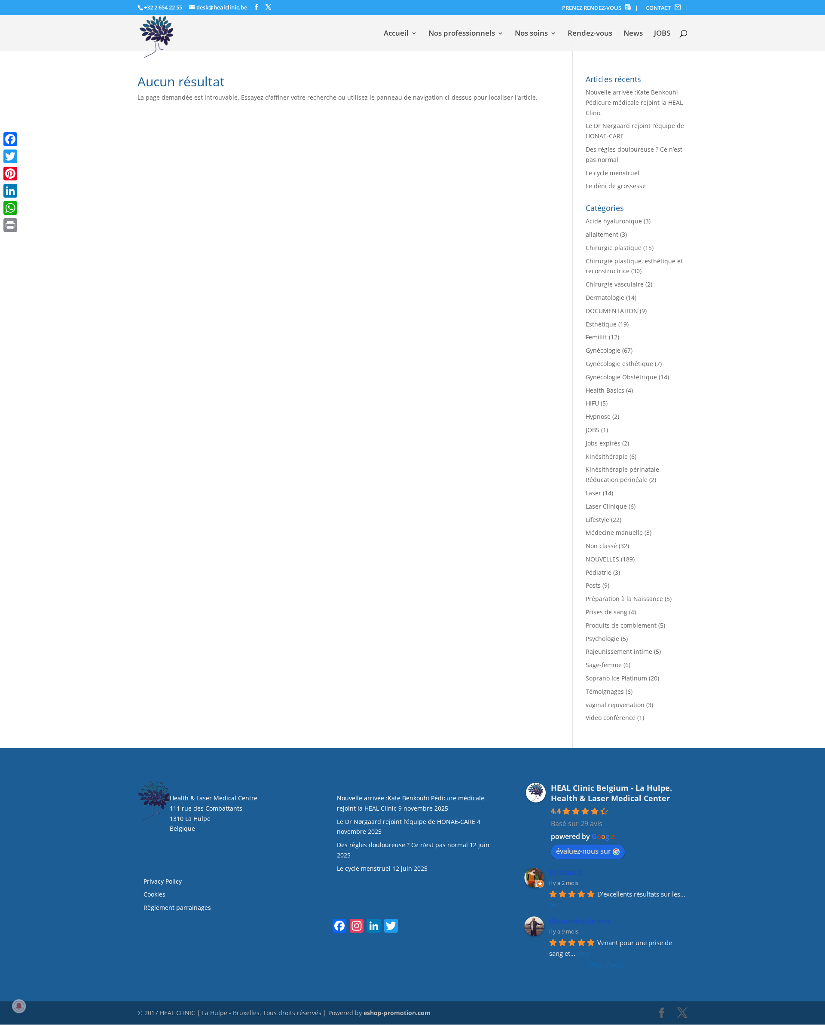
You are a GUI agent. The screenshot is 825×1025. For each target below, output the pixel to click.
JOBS (662, 34)
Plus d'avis (606, 965)
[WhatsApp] (10, 208)
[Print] (10, 225)
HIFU (592, 403)
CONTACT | (667, 8)
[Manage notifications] (19, 1006)
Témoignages (605, 691)
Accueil (396, 34)
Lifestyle (597, 520)
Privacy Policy (163, 881)
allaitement (602, 234)
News (633, 34)
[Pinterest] (10, 173)
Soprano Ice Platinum (616, 678)
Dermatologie (605, 297)
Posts (593, 585)
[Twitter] (10, 156)
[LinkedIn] (10, 190)
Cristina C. (566, 872)
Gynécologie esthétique (619, 364)
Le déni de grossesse (616, 186)
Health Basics (605, 390)
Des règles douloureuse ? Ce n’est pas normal (402, 845)
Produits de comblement (621, 625)
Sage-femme (604, 665)
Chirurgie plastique (614, 248)
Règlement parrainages (177, 907)
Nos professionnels (461, 34)
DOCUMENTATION (612, 311)
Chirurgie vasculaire (615, 284)
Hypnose (598, 416)
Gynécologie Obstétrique (621, 377)
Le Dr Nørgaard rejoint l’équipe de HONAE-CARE (406, 822)
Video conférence (611, 718)
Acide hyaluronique (614, 221)
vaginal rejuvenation (615, 705)
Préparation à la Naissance (624, 599)
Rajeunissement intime (619, 651)
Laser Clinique (606, 506)
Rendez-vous (590, 34)
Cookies (155, 894)
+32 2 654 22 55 (163, 7)
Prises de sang (606, 612)
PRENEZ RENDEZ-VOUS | (600, 8)
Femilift (596, 337)
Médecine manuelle (614, 532)
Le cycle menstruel (612, 173)
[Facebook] (10, 139)
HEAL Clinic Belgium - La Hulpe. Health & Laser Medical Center (611, 793)
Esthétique (601, 324)
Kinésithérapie (607, 456)
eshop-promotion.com (397, 1013)
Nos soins (531, 34)
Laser (593, 493)
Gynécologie (603, 350)
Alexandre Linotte (580, 921)
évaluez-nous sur (583, 851)
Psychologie (602, 639)
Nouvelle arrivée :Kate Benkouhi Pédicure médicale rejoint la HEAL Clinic (634, 102)
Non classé (601, 546)
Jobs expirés (603, 443)
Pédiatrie (598, 572)
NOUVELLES (602, 559)
